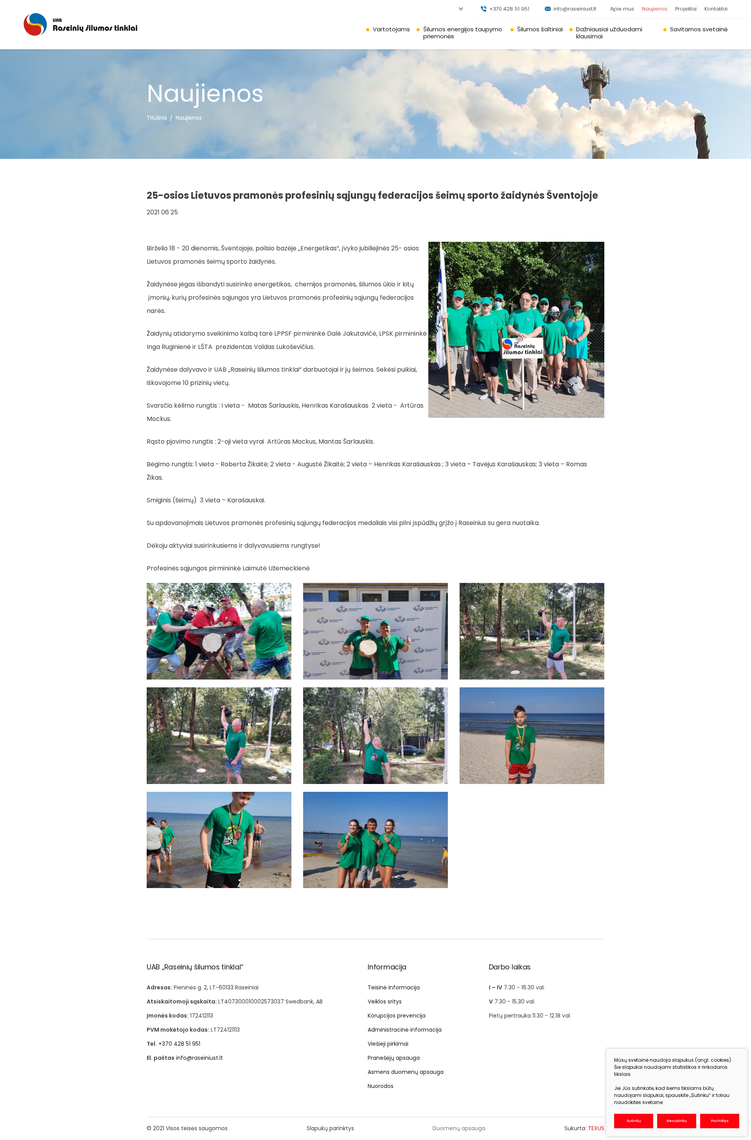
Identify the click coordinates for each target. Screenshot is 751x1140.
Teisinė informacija (394, 987)
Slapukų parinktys (330, 1128)
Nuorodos (380, 1086)
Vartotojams (391, 29)
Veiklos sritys (385, 1001)
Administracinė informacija (405, 1030)
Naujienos (654, 9)
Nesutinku (677, 1120)
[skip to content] (461, 9)
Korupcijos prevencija (397, 1016)
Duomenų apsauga (459, 1128)
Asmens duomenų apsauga (406, 1072)
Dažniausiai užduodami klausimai (609, 32)
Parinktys (720, 1120)
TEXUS (596, 1128)
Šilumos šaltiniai (540, 29)
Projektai (686, 9)
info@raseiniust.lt (574, 9)
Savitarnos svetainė (699, 29)
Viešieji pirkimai (388, 1044)
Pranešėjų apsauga (394, 1058)
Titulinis (157, 118)
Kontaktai (716, 9)
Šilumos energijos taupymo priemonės (462, 32)
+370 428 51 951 (509, 9)
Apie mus (622, 9)
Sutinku (634, 1120)
